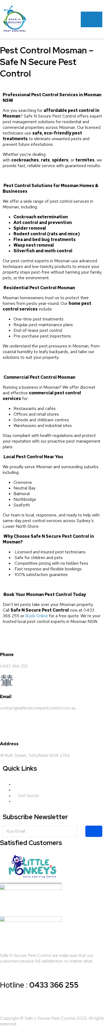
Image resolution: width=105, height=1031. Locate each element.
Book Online (36, 616)
